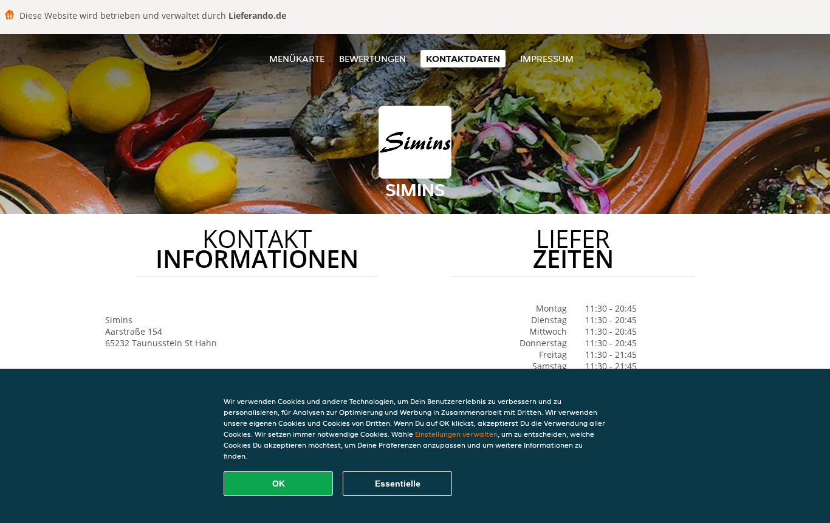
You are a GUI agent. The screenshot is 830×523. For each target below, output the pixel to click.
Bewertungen (372, 58)
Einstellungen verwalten (456, 434)
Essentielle (397, 483)
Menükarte (296, 58)
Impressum (547, 58)
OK (278, 483)
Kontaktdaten (463, 58)
